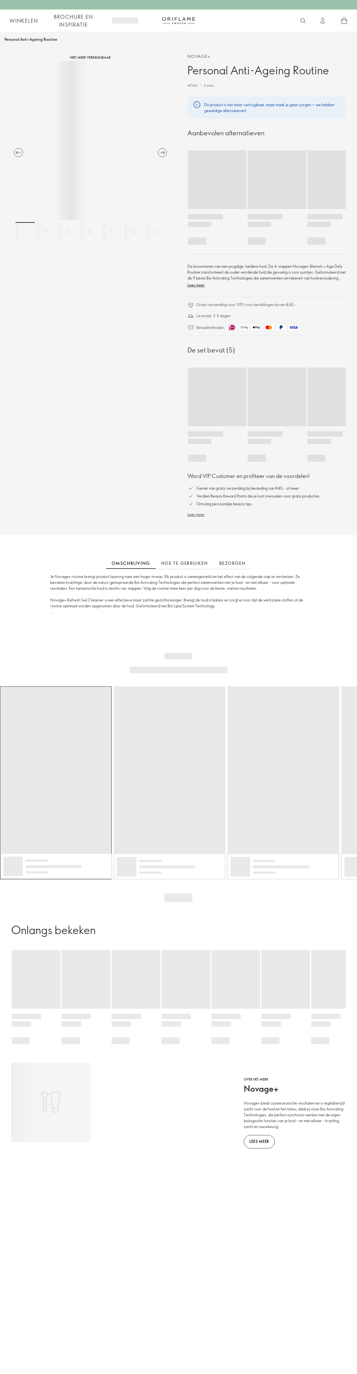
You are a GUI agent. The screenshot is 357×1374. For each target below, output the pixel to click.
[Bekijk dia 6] (134, 232)
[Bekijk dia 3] (68, 232)
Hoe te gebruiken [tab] (184, 563)
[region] (90, 140)
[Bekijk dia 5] (112, 232)
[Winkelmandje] (344, 21)
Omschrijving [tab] (131, 563)
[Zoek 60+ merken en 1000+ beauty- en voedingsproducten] (303, 20)
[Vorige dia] (18, 152)
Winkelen (23, 20)
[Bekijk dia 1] (25, 232)
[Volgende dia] (162, 152)
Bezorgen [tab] (232, 563)
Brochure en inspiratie (73, 20)
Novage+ (199, 56)
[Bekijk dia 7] (155, 232)
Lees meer (196, 285)
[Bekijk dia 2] (47, 232)
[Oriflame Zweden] (178, 20)
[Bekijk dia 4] (90, 232)
